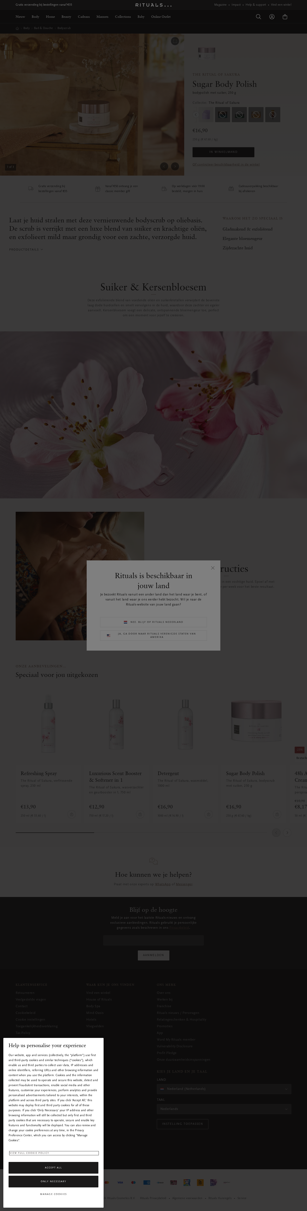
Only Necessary (53, 1181)
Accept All (53, 1168)
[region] (53, 1123)
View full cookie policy (29, 1153)
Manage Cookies (53, 1194)
